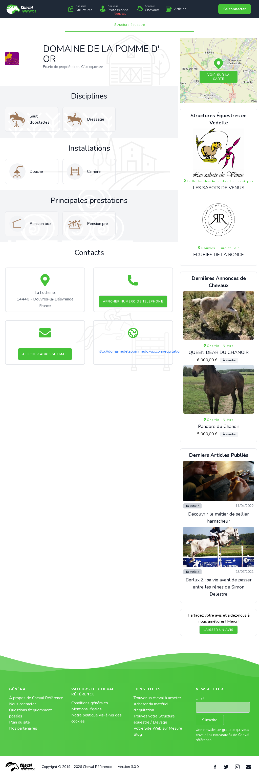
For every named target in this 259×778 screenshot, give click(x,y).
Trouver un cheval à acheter (157, 698)
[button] (218, 64)
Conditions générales (89, 703)
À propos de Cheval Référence (36, 698)
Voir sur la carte (218, 77)
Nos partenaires (23, 728)
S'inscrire (210, 720)
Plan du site (19, 722)
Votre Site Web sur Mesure (158, 728)
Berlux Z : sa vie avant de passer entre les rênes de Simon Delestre (219, 587)
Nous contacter (22, 704)
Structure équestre (129, 24)
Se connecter (234, 9)
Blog (138, 734)
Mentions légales (86, 709)
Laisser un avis (218, 630)
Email (200, 698)
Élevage (160, 722)
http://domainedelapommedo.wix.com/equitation (140, 351)
